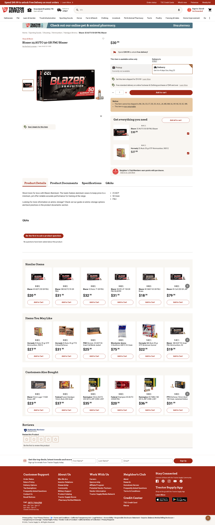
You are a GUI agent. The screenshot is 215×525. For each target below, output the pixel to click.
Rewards (127, 482)
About (126, 479)
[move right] (187, 286)
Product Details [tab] (35, 183)
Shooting (46, 33)
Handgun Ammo (70, 33)
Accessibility (108, 518)
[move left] (27, 286)
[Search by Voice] (178, 9)
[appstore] (162, 499)
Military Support (64, 491)
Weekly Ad (206, 2)
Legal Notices (97, 518)
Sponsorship (95, 482)
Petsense (194, 2)
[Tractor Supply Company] (13, 10)
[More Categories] (209, 18)
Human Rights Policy (50, 520)
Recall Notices (29, 497)
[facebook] (157, 481)
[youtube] (175, 481)
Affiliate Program (97, 485)
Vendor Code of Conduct (68, 520)
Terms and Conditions (62, 518)
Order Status (28, 479)
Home (24, 33)
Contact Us (28, 494)
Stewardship (63, 485)
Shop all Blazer (27, 39)
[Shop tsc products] (107, 25)
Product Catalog (65, 494)
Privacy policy (27, 518)
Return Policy (28, 482)
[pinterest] (163, 481)
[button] (72, 2)
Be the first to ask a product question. (43, 236)
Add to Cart (38, 302)
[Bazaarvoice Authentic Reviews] (34, 430)
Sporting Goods (35, 33)
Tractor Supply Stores (67, 497)
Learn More (66, 2)
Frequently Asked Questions (35, 491)
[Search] (77, 9)
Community (63, 488)
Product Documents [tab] (64, 183)
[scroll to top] (208, 518)
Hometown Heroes (131, 485)
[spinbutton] (119, 92)
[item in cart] (210, 10)
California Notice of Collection (89, 520)
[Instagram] (169, 481)
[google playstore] (179, 499)
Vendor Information (98, 491)
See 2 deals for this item (38, 127)
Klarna (126, 506)
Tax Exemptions (29, 488)
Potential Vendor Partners (100, 488)
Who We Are (63, 479)
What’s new (182, 2)
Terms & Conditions (132, 491)
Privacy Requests (108, 520)
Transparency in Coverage (31, 520)
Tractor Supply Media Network (102, 494)
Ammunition (57, 33)
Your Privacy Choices (41, 518)
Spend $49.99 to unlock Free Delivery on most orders (31, 2)
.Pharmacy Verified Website (69, 500)
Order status (152, 2)
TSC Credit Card (130, 503)
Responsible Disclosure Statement (127, 518)
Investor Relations (65, 482)
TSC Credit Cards (167, 2)
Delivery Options (30, 485)
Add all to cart (176, 120)
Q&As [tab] (110, 183)
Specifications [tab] (92, 183)
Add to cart (161, 92)
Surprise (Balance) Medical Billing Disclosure (157, 518)
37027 (154, 61)
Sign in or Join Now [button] (127, 173)
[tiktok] (181, 481)
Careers (93, 479)
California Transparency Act (81, 518)
